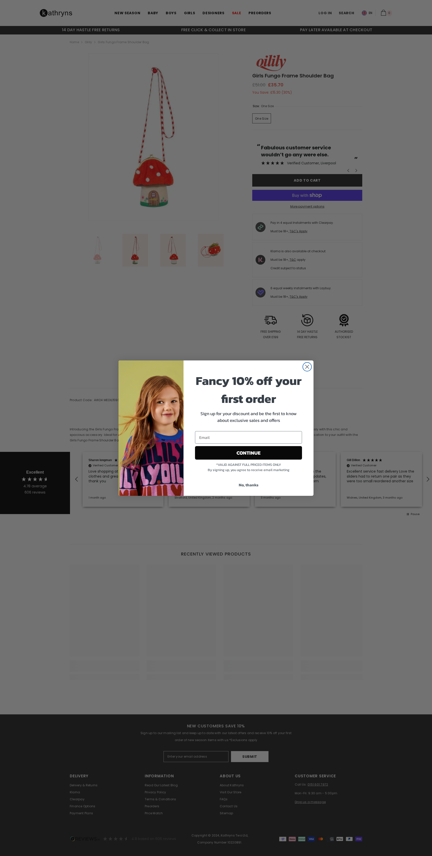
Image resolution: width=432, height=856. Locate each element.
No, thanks (248, 485)
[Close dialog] (307, 366)
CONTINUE (248, 453)
